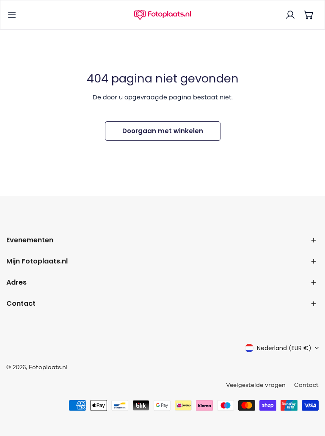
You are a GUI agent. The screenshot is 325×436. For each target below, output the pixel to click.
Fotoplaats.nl (48, 367)
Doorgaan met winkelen (162, 130)
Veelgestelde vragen (256, 385)
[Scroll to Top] (309, 391)
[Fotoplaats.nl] (162, 15)
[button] (309, 14)
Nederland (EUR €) (284, 348)
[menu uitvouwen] (12, 14)
